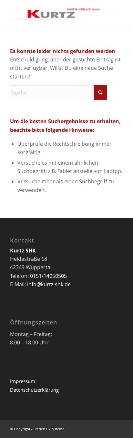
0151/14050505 (48, 275)
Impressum (22, 381)
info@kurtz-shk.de (49, 284)
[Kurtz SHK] (55, 13)
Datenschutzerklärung (34, 390)
